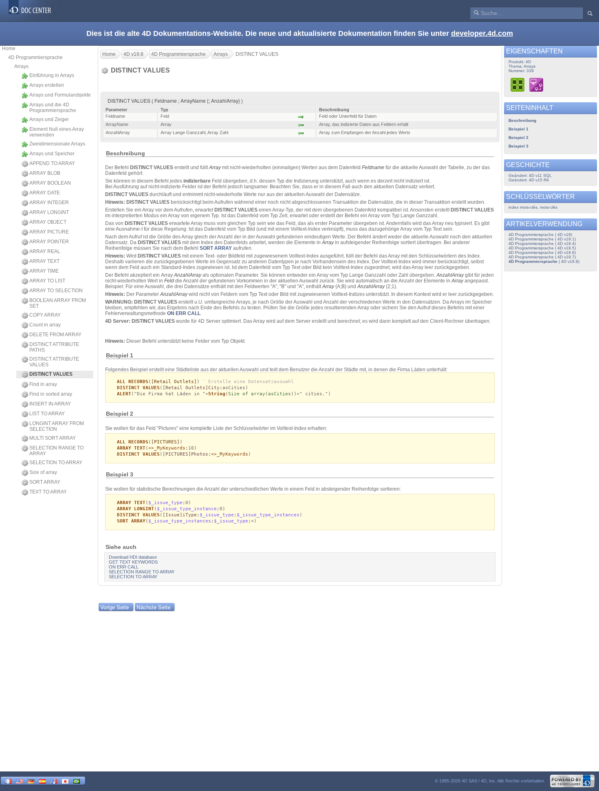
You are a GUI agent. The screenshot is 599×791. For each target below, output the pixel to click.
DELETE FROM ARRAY (55, 334)
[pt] (76, 780)
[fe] (53, 780)
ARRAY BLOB (44, 173)
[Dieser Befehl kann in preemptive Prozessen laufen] (518, 84)
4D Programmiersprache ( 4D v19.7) (542, 257)
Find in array (43, 384)
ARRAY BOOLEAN (50, 183)
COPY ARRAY (45, 315)
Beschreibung (522, 120)
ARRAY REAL (44, 251)
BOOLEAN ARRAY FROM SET (57, 303)
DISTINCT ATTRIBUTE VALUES (54, 362)
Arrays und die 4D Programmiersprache (52, 107)
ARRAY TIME (44, 271)
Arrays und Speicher (52, 153)
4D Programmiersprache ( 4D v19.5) (542, 248)
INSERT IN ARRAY (50, 404)
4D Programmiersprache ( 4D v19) (540, 234)
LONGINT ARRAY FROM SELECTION (56, 426)
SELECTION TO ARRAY (55, 462)
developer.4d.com (482, 33)
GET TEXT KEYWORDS (133, 562)
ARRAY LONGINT (49, 212)
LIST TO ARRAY (47, 413)
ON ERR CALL (183, 313)
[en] (19, 780)
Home (8, 48)
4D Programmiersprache (35, 57)
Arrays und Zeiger (49, 119)
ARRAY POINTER (49, 242)
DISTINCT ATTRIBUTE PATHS (54, 347)
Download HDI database (133, 557)
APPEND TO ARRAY (52, 163)
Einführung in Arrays (51, 75)
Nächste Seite (153, 607)
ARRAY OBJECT (47, 222)
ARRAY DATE (44, 193)
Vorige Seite (114, 607)
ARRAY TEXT (44, 261)
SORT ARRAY (44, 482)
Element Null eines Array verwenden (56, 132)
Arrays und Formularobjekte (60, 95)
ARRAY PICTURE (49, 232)
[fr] (8, 780)
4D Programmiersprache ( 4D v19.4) (542, 243)
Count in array (45, 325)
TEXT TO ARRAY (48, 492)
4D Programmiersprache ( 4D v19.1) (542, 239)
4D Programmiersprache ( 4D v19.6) (542, 252)
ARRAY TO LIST (47, 281)
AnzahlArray (187, 275)
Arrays (21, 66)
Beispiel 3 (519, 146)
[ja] (65, 780)
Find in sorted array (50, 394)
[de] (30, 780)
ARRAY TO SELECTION (56, 290)
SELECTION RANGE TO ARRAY (56, 450)
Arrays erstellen (46, 85)
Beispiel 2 (519, 137)
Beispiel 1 (519, 129)
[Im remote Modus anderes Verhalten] (536, 84)
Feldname (373, 167)
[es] (42, 780)
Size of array (43, 472)
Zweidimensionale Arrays (57, 144)
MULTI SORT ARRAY (52, 438)
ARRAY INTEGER (49, 202)
